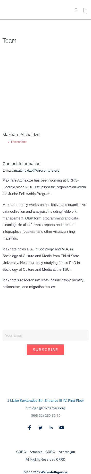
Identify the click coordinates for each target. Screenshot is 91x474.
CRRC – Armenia (29, 452)
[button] (76, 10)
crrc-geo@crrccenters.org (45, 408)
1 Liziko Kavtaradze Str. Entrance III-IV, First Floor (45, 400)
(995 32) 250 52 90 (45, 415)
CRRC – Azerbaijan (60, 452)
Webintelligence (54, 472)
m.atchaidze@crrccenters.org (36, 170)
